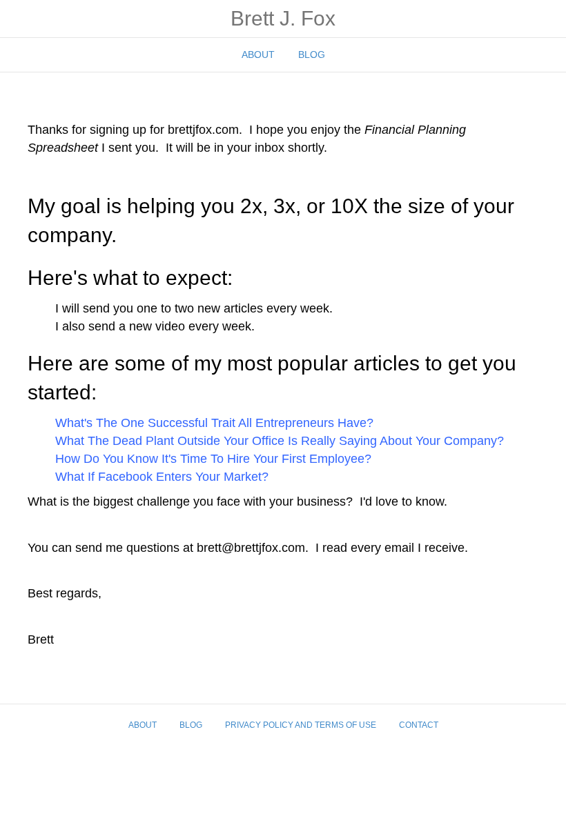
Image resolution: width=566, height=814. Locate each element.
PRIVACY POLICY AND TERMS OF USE (300, 725)
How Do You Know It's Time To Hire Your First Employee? (213, 459)
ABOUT (258, 54)
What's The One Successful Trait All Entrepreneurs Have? (214, 423)
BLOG (311, 54)
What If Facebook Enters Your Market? (162, 477)
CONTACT (418, 725)
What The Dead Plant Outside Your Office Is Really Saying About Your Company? (279, 441)
